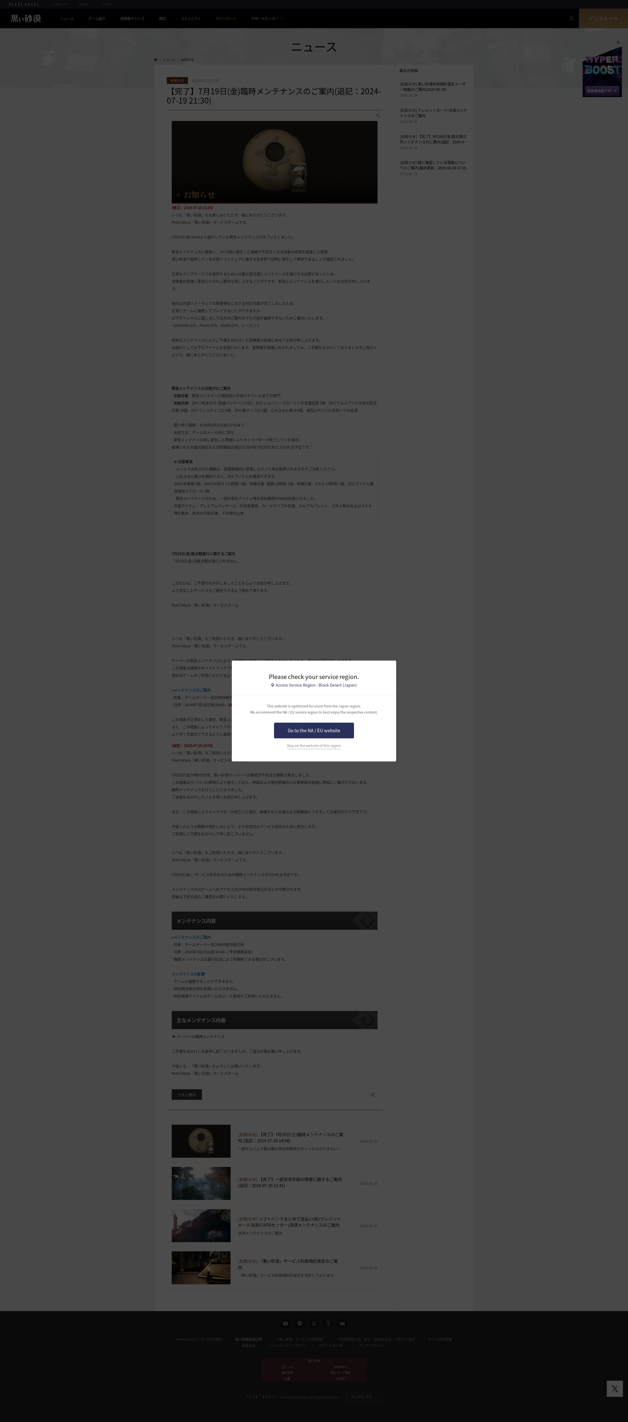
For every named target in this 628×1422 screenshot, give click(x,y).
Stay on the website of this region (314, 745)
